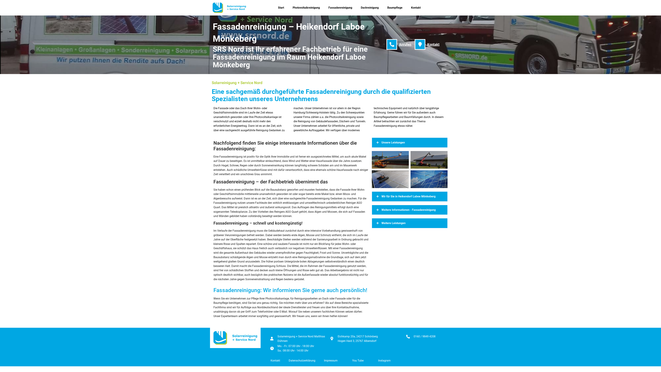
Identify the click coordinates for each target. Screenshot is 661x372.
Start (281, 7)
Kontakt (416, 7)
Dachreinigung (370, 7)
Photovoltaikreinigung (306, 7)
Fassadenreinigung (340, 7)
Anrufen (405, 44)
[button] (409, 142)
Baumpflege (394, 7)
